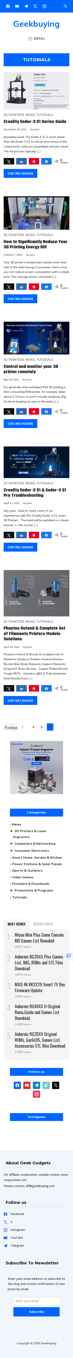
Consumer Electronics (32, 851)
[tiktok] (46, 1085)
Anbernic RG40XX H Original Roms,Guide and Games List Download (37, 1012)
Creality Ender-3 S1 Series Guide (35, 121)
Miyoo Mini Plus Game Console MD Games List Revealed (39, 937)
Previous (11, 727)
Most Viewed (16, 924)
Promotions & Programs (34, 890)
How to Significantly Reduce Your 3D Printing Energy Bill (36, 244)
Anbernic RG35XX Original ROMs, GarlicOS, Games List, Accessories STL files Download (40, 1040)
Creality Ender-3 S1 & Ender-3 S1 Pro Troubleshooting (35, 493)
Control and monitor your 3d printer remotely (31, 369)
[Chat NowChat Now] (68, 956)
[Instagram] (26, 5)
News (30, 115)
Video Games (22, 877)
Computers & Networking (35, 843)
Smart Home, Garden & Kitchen (37, 857)
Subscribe (36, 1312)
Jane (36, 129)
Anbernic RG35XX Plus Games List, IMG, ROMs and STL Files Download (39, 962)
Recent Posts (43, 924)
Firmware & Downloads (30, 884)
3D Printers (14, 115)
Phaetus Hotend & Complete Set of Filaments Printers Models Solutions (34, 634)
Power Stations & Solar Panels (37, 864)
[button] (36, 38)
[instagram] (44, 5)
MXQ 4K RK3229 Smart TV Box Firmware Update (40, 987)
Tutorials (44, 115)
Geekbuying (36, 24)
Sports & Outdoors (27, 870)
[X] (35, 5)
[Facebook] (7, 5)
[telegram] (36, 1085)
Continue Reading (20, 173)
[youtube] (17, 5)
